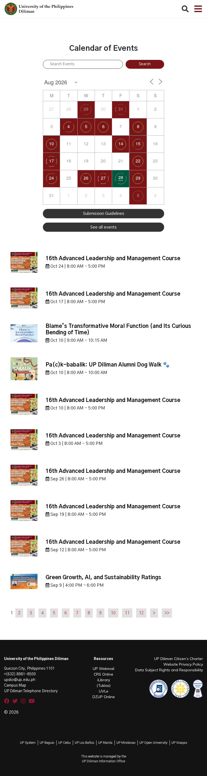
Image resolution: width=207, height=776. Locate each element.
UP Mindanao (125, 742)
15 (138, 143)
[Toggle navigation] (198, 8)
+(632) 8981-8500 (20, 674)
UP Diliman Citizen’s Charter (178, 658)
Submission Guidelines (103, 213)
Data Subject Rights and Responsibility (169, 670)
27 (103, 178)
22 (138, 161)
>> (166, 613)
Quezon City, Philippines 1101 (29, 668)
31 (120, 109)
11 (127, 613)
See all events (103, 227)
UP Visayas (179, 742)
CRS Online (103, 674)
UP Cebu (64, 742)
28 (120, 177)
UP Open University (153, 742)
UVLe (103, 691)
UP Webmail (103, 668)
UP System (28, 742)
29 (86, 109)
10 (51, 143)
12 (141, 613)
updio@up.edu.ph (19, 680)
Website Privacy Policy (183, 664)
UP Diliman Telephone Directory (31, 691)
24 (51, 178)
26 (86, 178)
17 (51, 161)
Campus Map (15, 685)
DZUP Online (103, 696)
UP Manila (105, 742)
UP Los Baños (84, 742)
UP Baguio (47, 742)
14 (120, 143)
